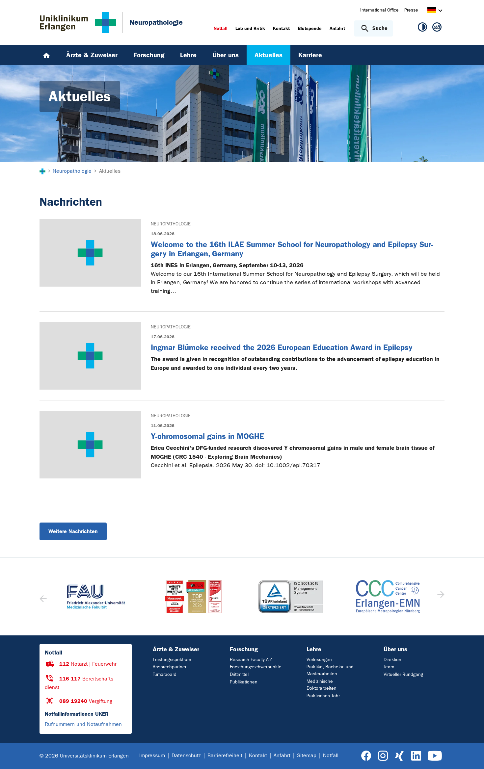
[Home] (46, 55)
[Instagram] (383, 756)
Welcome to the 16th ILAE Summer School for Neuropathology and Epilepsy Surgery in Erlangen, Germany (292, 249)
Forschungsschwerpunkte (256, 667)
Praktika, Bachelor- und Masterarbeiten (330, 670)
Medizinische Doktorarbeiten (321, 685)
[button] (440, 596)
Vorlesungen (319, 659)
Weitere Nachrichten (73, 531)
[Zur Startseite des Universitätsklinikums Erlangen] (78, 22)
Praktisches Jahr (323, 696)
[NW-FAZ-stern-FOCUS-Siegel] (193, 596)
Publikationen (243, 682)
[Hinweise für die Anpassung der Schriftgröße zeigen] (437, 28)
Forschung (244, 649)
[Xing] (399, 756)
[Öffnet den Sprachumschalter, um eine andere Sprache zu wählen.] (431, 11)
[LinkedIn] (416, 756)
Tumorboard (164, 674)
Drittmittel (239, 674)
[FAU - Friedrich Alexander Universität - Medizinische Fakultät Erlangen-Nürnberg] (96, 596)
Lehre (314, 649)
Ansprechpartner (169, 667)
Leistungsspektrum (172, 659)
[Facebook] (366, 756)
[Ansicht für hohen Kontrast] (422, 28)
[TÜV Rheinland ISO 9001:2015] (291, 596)
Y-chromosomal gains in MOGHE (207, 436)
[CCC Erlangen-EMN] (388, 596)
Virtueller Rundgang (403, 674)
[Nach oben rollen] (471, 755)
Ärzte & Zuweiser (176, 649)
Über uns (395, 649)
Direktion (392, 659)
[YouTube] (435, 756)
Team (389, 667)
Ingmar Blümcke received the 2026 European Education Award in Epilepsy (282, 347)
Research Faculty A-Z (251, 659)
